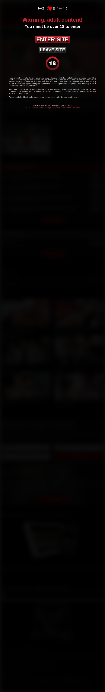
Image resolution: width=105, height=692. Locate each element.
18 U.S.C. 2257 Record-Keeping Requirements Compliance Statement (52, 108)
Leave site (52, 49)
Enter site (52, 39)
